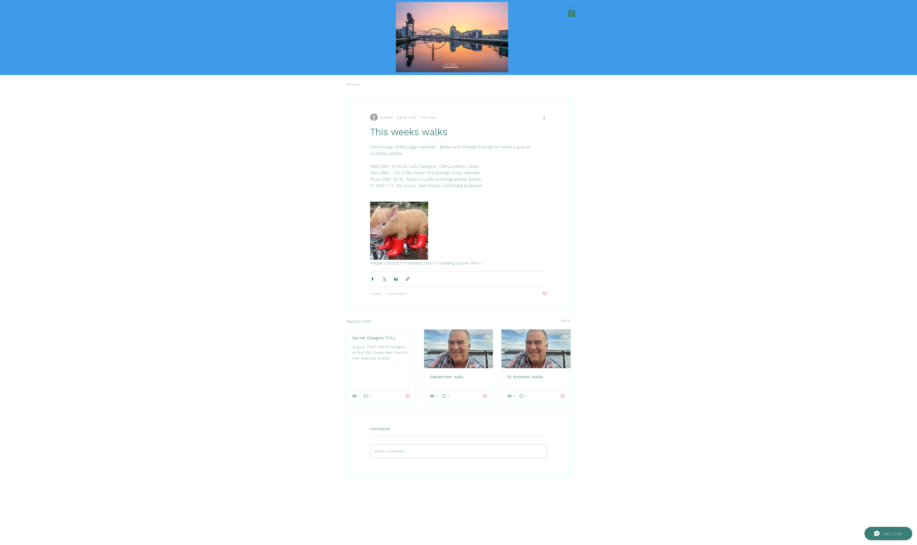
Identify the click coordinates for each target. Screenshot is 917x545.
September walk (446, 376)
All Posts (352, 84)
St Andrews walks (525, 376)
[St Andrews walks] (535, 348)
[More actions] (544, 117)
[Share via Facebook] (372, 279)
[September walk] (458, 348)
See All (565, 320)
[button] (571, 12)
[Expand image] (399, 231)
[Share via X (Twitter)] (384, 279)
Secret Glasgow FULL (374, 337)
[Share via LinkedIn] (396, 279)
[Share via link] (407, 279)
